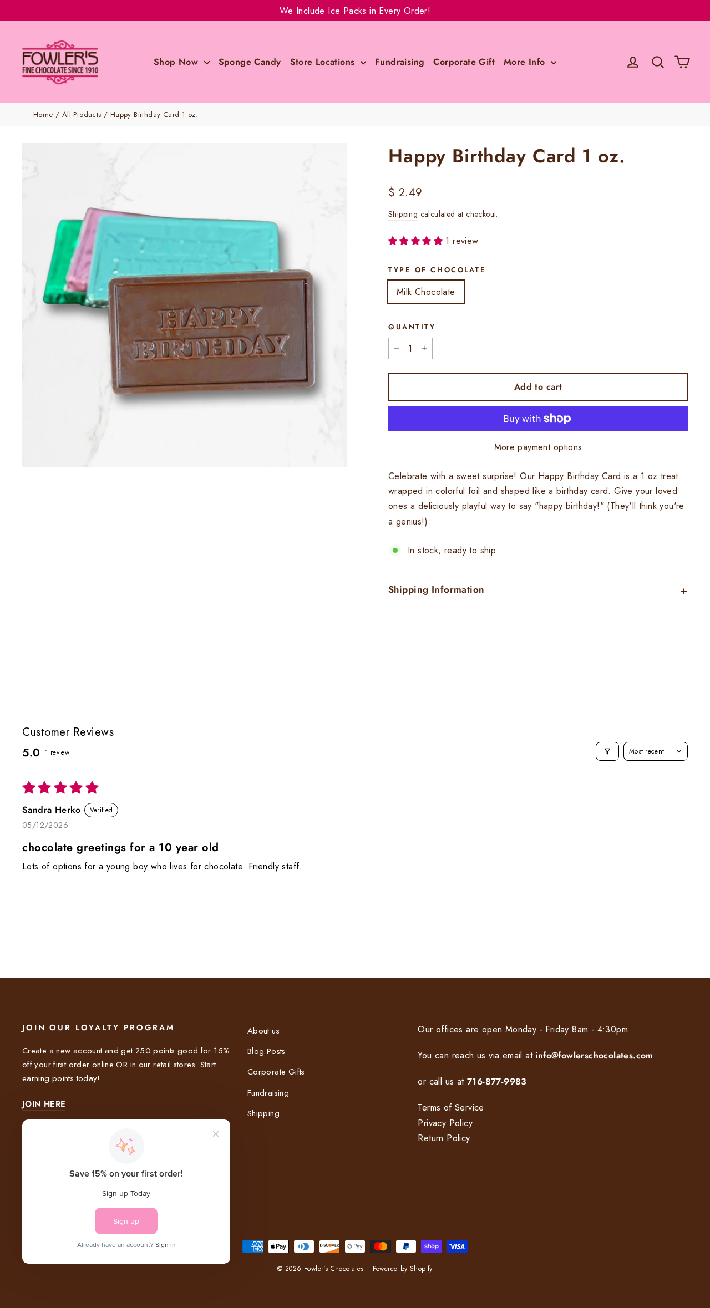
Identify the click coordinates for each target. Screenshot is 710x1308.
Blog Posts (266, 1051)
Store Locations (324, 61)
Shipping (403, 214)
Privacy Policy (445, 1123)
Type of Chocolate (437, 270)
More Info (526, 61)
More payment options (538, 447)
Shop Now (177, 61)
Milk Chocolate (426, 292)
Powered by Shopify (403, 1269)
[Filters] (607, 751)
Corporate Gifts (276, 1072)
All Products (82, 114)
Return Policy (444, 1138)
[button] (416, 241)
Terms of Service (451, 1107)
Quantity (411, 327)
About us (263, 1031)
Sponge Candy (250, 61)
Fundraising (399, 61)
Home (43, 114)
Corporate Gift (464, 61)
